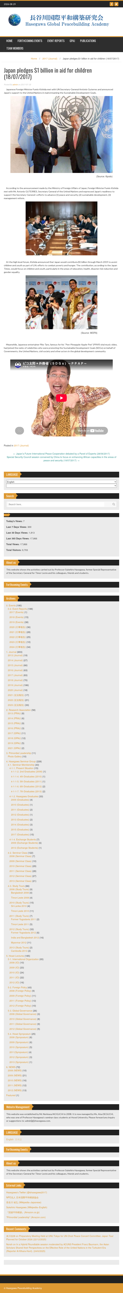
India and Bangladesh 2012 (25, 937)
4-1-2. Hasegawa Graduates (23, 796)
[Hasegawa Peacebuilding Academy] (60, 21)
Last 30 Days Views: (17, 532)
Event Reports (56, 41)
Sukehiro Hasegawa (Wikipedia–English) (26, 1207)
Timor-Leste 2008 (20, 897)
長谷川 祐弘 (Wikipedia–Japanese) (23, 1202)
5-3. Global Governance (20, 1010)
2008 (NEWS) (15, 1070)
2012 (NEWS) (15, 1090)
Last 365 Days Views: (18, 538)
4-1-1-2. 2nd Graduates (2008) (26, 771)
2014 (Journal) (15, 660)
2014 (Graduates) (20, 824)
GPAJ (72, 41)
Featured (11, 1095)
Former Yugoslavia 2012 (23, 932)
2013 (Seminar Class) (20, 881)
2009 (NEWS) (15, 1075)
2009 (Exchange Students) (24, 842)
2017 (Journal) (49, 58)
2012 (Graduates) (20, 814)
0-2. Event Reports (17, 608)
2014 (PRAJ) (14, 718)
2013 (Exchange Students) (24, 847)
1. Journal (11, 651)
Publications (88, 41)
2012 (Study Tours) (19, 929)
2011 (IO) (14, 977)
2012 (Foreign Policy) (20, 1005)
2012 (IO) (14, 982)
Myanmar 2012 (18, 942)
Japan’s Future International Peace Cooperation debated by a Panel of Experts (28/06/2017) (61, 453)
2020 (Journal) (15, 690)
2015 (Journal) (15, 665)
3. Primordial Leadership (18, 753)
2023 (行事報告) (17, 642)
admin (15, 84)
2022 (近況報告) (16, 700)
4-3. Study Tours (16, 885)
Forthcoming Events (30, 41)
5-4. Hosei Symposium (19, 1033)
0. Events (11, 605)
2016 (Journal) (15, 670)
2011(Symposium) (18, 1052)
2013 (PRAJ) (14, 713)
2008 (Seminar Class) (20, 856)
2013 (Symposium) (19, 1062)
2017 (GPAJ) (14, 733)
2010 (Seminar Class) (20, 866)
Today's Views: (14, 521)
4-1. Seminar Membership (21, 764)
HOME (9, 41)
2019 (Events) (16, 622)
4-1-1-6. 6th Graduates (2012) (26, 786)
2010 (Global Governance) (23, 1019)
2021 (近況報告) (16, 695)
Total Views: (13, 544)
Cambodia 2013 (19, 950)
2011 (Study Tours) (19, 915)
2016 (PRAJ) (14, 728)
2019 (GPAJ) (14, 743)
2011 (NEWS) (15, 1085)
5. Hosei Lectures (15, 955)
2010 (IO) (14, 972)
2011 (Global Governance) (23, 1023)
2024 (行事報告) (17, 647)
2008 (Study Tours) (19, 889)
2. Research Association (18, 709)
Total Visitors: (14, 550)
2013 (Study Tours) (19, 947)
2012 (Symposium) (19, 1057)
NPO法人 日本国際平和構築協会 (22, 1197)
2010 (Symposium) (19, 1047)
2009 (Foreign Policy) (20, 995)
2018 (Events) (16, 617)
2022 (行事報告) (17, 637)
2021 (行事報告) (17, 632)
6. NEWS (10, 1067)
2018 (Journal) (15, 680)
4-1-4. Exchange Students (22, 839)
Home (34, 58)
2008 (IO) (14, 962)
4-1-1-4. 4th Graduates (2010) (26, 776)
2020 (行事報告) (17, 627)
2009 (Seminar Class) (20, 861)
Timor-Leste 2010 (20, 910)
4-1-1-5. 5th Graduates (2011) (26, 781)
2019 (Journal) (15, 685)
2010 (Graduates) (20, 804)
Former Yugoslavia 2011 (23, 919)
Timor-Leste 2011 (20, 924)
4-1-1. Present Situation (21, 768)
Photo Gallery (15, 756)
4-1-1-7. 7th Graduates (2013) (26, 791)
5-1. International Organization (23, 959)
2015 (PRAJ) (14, 723)
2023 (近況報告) (16, 705)
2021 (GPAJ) (14, 748)
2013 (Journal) (15, 655)
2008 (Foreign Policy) (20, 990)
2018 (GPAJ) (14, 738)
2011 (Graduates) (20, 809)
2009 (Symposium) (19, 1042)
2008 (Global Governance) (23, 1014)
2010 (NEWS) (15, 1080)
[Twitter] (116, 4)
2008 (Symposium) (19, 1037)
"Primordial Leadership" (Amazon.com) (26, 1217)
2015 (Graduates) (20, 829)
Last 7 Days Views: (17, 526)
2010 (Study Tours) (19, 902)
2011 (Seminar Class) (20, 871)
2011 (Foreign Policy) (20, 1000)
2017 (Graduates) (20, 834)
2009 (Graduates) (20, 799)
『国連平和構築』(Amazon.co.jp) (23, 1212)
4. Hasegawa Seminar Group (21, 761)
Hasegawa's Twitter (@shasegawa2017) (26, 1192)
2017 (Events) (16, 612)
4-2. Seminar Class (17, 852)
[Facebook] (112, 4)
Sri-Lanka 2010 (19, 906)
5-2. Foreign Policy (17, 987)
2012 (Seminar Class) (20, 876)
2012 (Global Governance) (23, 1028)
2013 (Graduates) (20, 819)
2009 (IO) (14, 967)
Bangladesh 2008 (20, 892)
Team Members (14, 48)
